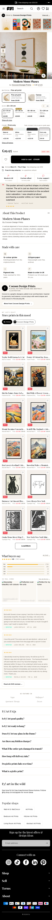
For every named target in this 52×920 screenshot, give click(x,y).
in (43, 106)
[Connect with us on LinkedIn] (35, 862)
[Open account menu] (38, 8)
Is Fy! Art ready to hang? (13, 726)
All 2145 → (46, 555)
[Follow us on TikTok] (17, 862)
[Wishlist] (43, 8)
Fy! (29, 914)
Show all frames (7, 143)
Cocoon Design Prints (21, 85)
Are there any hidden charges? (16, 741)
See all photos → (44, 579)
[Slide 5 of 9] (3, 65)
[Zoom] (43, 76)
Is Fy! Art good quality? (13, 718)
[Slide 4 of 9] (3, 60)
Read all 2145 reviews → (13, 684)
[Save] (22, 328)
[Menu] (3, 8)
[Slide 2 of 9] (3, 51)
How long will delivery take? (15, 756)
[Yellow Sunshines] (6, 24)
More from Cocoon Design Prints (18, 304)
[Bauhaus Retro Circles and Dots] (26, 24)
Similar (8, 322)
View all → (46, 15)
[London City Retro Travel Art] (16, 24)
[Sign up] (47, 843)
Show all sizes (7, 120)
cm (47, 106)
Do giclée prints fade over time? (17, 763)
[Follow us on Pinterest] (43, 862)
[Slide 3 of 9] (3, 55)
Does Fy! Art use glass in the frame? (19, 733)
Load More (26, 546)
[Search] (31, 8)
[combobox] (25, 8)
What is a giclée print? (12, 771)
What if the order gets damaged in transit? (22, 748)
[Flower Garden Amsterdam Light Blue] (47, 24)
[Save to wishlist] (6, 159)
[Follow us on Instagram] (8, 862)
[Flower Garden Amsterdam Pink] (37, 24)
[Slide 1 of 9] (3, 46)
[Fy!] (10, 8)
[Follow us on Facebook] (26, 862)
